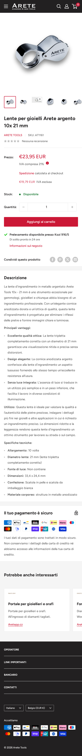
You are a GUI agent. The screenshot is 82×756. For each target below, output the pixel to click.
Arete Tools (13, 135)
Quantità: (10, 207)
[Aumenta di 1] (72, 207)
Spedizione (26, 173)
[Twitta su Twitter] (67, 259)
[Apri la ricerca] (59, 6)
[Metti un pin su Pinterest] (60, 259)
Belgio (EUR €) (36, 707)
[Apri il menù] (6, 6)
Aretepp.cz (15, 624)
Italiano (10, 707)
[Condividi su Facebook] (52, 259)
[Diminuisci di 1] (23, 207)
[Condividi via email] (75, 259)
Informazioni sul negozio (26, 246)
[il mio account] (67, 6)
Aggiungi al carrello (41, 222)
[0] (74, 6)
